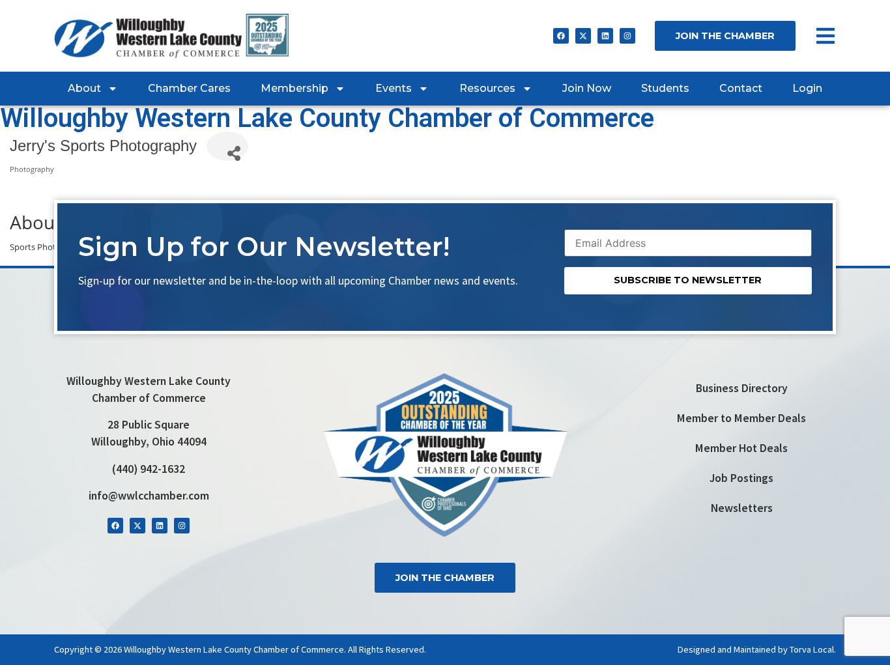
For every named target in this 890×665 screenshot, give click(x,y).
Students (665, 88)
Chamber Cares (189, 88)
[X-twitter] (583, 36)
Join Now (586, 88)
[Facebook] (561, 36)
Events (393, 88)
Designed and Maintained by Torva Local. (757, 649)
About (84, 88)
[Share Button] (227, 146)
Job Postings (741, 478)
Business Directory (742, 388)
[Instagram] (627, 36)
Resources (487, 88)
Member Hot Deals (741, 448)
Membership (294, 88)
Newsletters (742, 508)
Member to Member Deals (741, 418)
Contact (740, 88)
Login (807, 88)
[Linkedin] (605, 36)
